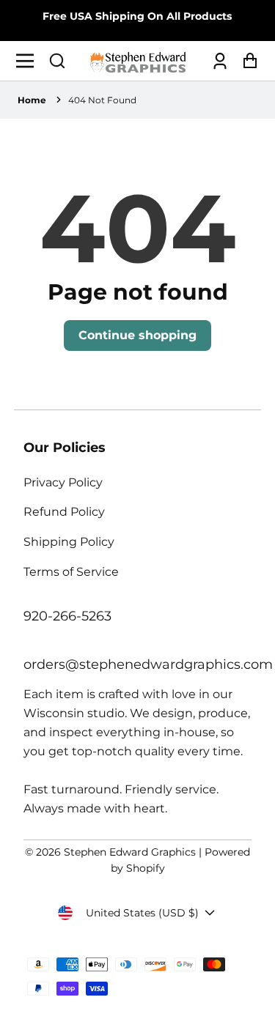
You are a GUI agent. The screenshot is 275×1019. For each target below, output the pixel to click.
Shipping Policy (68, 542)
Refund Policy (64, 512)
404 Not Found (102, 100)
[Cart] (246, 61)
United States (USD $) (142, 912)
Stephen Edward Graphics (130, 852)
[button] (57, 61)
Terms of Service (71, 572)
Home (32, 100)
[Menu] (29, 61)
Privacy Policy (63, 482)
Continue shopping (137, 335)
